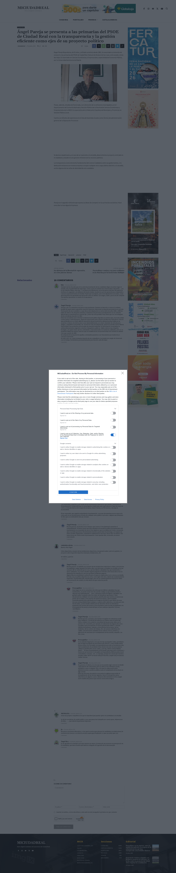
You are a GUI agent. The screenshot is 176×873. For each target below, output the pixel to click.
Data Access (88, 499)
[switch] (113, 413)
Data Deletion (76, 499)
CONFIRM (73, 492)
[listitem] (88, 409)
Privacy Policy (99, 499)
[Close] (123, 374)
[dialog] (88, 436)
